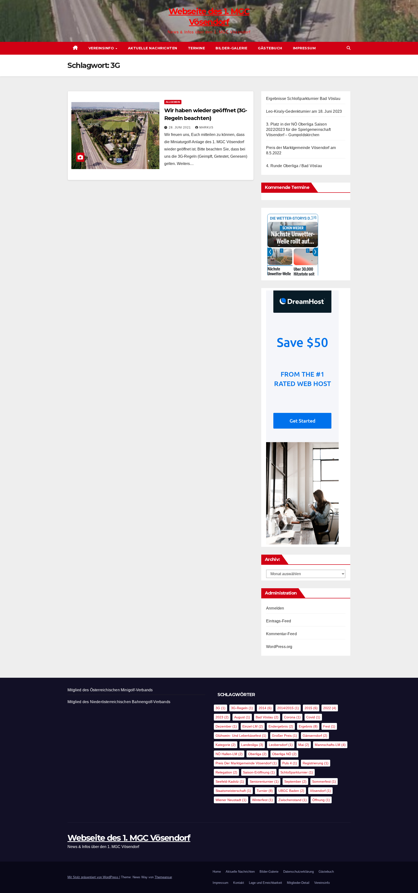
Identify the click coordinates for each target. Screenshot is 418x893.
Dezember (226, 726)
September (295, 781)
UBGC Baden (291, 791)
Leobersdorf (281, 745)
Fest (329, 726)
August (242, 717)
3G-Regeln (242, 708)
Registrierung (315, 763)
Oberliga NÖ (284, 754)
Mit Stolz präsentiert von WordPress (93, 877)
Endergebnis (281, 726)
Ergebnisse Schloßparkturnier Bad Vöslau (303, 99)
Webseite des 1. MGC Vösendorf (128, 838)
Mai (303, 745)
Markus (206, 127)
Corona (292, 717)
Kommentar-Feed (281, 634)
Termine (196, 48)
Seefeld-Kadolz (230, 781)
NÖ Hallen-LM (229, 754)
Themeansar (163, 877)
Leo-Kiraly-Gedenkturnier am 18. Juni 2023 (304, 111)
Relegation (226, 772)
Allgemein (173, 102)
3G (220, 708)
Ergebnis (308, 726)
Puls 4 (289, 763)
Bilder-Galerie (231, 48)
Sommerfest (324, 781)
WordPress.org (279, 647)
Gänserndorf (315, 735)
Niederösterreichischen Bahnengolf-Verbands (130, 702)
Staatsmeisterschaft (233, 791)
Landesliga (252, 745)
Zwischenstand (292, 800)
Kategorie (226, 745)
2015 (311, 708)
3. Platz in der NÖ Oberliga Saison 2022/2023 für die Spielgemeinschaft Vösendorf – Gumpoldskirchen (298, 129)
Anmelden (275, 608)
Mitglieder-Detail (298, 883)
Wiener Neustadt (231, 800)
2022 (329, 708)
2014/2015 (288, 708)
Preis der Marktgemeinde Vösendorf (246, 763)
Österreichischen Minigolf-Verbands (121, 690)
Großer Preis (284, 735)
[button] (349, 48)
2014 (265, 708)
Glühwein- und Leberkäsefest (241, 735)
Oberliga (257, 754)
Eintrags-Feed (278, 621)
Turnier (265, 791)
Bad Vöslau (267, 717)
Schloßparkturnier (296, 772)
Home (217, 871)
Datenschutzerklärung (298, 871)
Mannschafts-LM (330, 745)
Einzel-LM (252, 726)
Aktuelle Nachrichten (152, 48)
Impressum (304, 48)
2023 (222, 717)
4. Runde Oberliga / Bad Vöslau (294, 166)
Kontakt (238, 883)
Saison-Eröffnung (259, 772)
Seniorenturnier (264, 781)
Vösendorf (320, 791)
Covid (313, 717)
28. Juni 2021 (180, 127)
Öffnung (321, 800)
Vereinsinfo (102, 48)
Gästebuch (270, 48)
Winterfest (262, 800)
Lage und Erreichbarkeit (265, 883)
